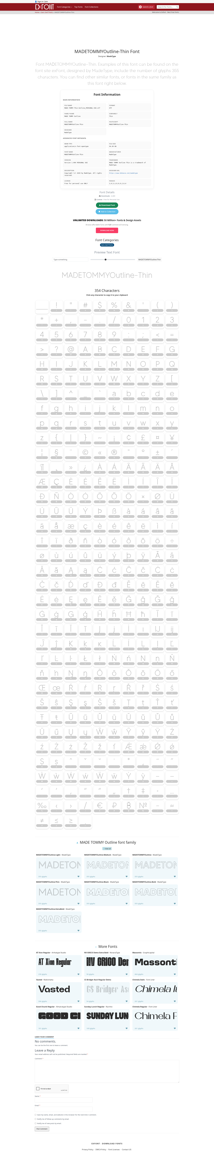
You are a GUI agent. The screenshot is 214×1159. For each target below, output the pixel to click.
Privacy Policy (87, 1149)
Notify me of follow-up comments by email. (53, 1119)
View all (108, 848)
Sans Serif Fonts (47, 12)
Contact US (126, 1149)
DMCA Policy (101, 1149)
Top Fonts (78, 7)
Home (37, 12)
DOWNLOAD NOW (107, 230)
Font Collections (91, 7)
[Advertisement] (107, 29)
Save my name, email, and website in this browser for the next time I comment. (67, 1115)
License (99, 199)
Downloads (105, 196)
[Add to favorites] (78, 876)
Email (37, 1105)
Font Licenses (114, 1149)
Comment (39, 1059)
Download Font (108, 205)
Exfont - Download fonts (107, 1143)
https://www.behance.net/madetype (123, 173)
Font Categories (63, 7)
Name (38, 1096)
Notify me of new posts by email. (49, 1123)
